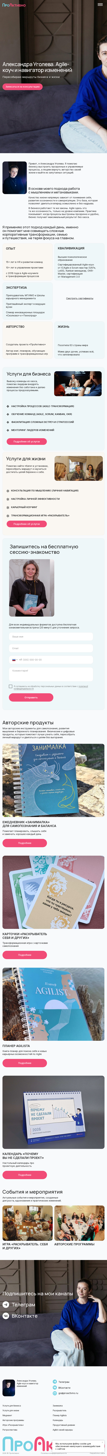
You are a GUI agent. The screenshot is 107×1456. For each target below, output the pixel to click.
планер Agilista (16, 1046)
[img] (53, 1004)
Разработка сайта (97, 1453)
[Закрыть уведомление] (102, 1442)
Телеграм (23, 1304)
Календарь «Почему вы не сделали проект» (23, 1156)
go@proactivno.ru (68, 1393)
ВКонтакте (25, 1315)
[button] (22, 86)
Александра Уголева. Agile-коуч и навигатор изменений (27, 1383)
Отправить (31, 697)
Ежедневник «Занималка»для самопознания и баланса (29, 824)
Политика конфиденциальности (54, 1453)
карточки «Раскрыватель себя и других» (24, 936)
